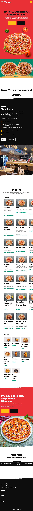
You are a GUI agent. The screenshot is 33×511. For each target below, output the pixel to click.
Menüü (2, 501)
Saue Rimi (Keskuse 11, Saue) (8, 134)
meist (3, 139)
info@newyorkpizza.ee (7, 121)
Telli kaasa (11, 139)
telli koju (21, 23)
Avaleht (2, 498)
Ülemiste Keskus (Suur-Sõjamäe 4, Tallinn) (11, 124)
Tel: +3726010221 (6, 125)
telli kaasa (12, 23)
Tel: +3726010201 (6, 132)
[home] (6, 2)
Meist (2, 499)
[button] (31, 2)
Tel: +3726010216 (17, 134)
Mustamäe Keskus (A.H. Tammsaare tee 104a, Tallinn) (13, 127)
